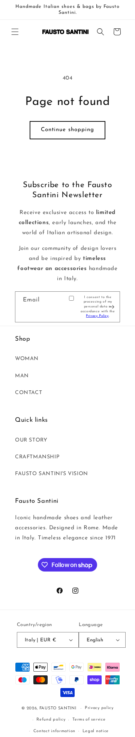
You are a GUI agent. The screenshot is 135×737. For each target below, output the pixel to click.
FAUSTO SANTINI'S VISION (51, 474)
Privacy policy (99, 708)
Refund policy (50, 720)
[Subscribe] (111, 306)
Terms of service (88, 720)
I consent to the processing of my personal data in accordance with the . (98, 306)
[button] (15, 32)
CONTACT (28, 393)
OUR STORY (31, 440)
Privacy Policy (97, 316)
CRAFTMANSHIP (37, 457)
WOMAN (27, 359)
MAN (22, 376)
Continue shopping (67, 130)
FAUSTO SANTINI (57, 708)
